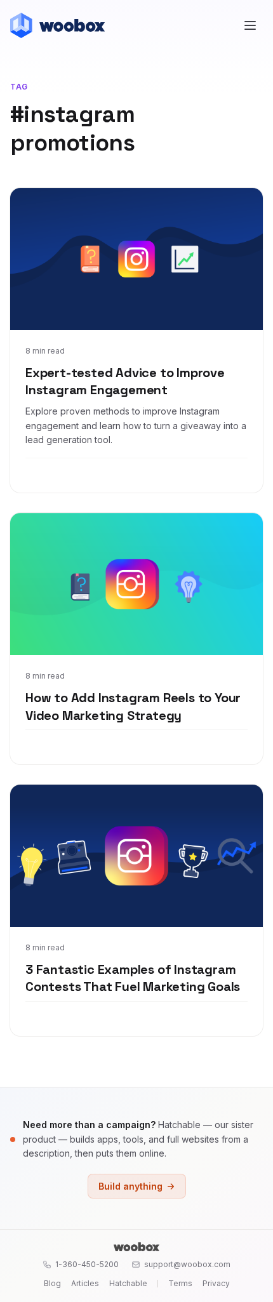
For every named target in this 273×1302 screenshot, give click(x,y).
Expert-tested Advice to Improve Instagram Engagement (125, 381)
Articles (85, 1283)
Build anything (130, 1186)
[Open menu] (250, 25)
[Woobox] (136, 1246)
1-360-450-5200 (87, 1264)
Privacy (216, 1283)
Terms (180, 1283)
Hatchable (128, 1283)
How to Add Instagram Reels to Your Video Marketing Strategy (133, 706)
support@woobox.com (187, 1264)
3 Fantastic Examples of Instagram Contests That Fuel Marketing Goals (132, 978)
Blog (52, 1283)
